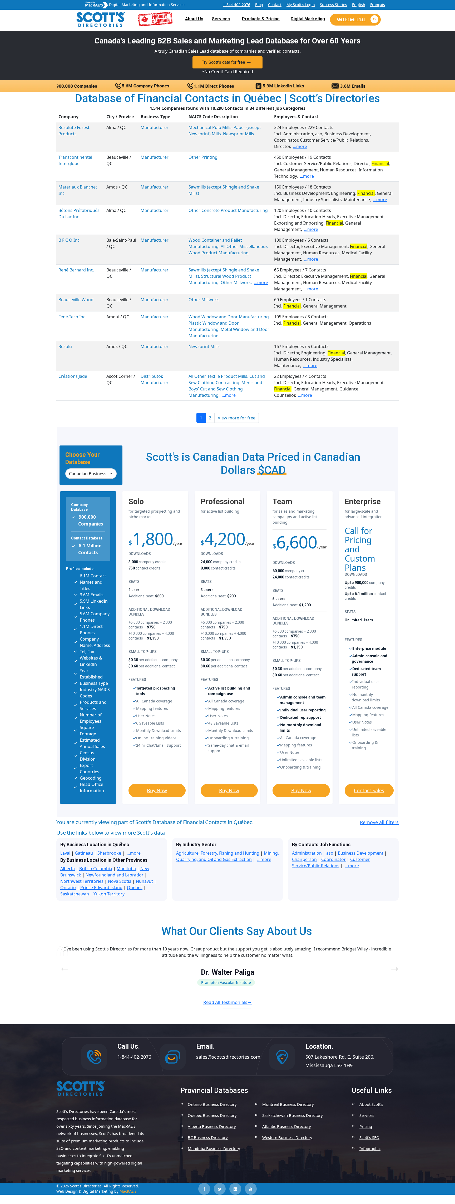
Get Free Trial (351, 19)
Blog (259, 4)
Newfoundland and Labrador (115, 875)
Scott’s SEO (369, 1137)
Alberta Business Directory (212, 1126)
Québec (134, 887)
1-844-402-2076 (236, 4)
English (358, 4)
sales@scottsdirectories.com (228, 1057)
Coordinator (333, 859)
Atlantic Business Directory (286, 1126)
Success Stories (333, 4)
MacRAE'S (128, 1191)
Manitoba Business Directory (214, 1148)
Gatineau (84, 853)
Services (221, 18)
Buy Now (157, 790)
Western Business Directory (287, 1137)
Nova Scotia (119, 881)
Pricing (365, 1126)
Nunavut (144, 881)
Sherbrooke (109, 853)
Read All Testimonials (225, 1002)
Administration (307, 853)
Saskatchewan (74, 894)
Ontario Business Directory (212, 1104)
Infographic (369, 1148)
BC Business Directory (208, 1137)
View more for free (236, 418)
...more (300, 146)
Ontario (68, 887)
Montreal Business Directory (288, 1104)
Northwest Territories (81, 881)
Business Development (360, 853)
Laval (65, 853)
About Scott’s (371, 1104)
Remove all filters (379, 822)
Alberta (67, 868)
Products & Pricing (261, 18)
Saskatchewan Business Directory (292, 1115)
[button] (392, 966)
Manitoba (126, 868)
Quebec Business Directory (212, 1115)
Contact (274, 4)
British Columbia (95, 868)
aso (329, 853)
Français (377, 4)
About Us (194, 18)
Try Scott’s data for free (223, 62)
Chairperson (304, 859)
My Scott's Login (300, 4)
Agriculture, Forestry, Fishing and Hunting (217, 853)
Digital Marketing (308, 18)
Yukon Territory (109, 894)
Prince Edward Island (101, 887)
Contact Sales (369, 790)
